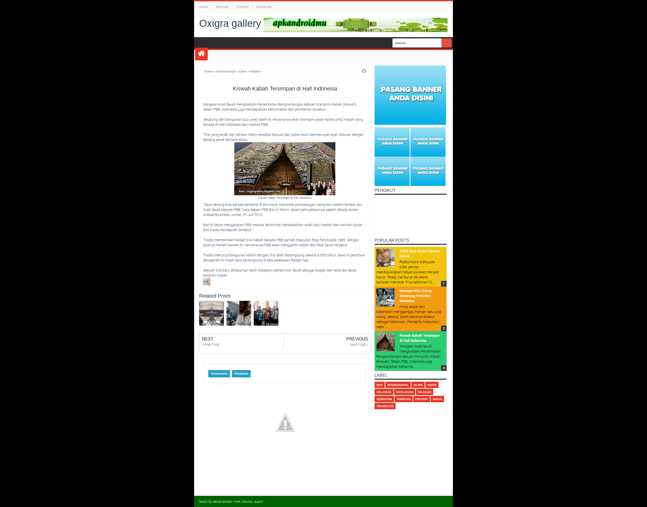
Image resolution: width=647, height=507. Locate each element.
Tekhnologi (385, 406)
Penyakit (421, 399)
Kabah (254, 71)
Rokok (437, 399)
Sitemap (222, 6)
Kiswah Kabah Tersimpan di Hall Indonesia (420, 338)
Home (208, 71)
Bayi (380, 385)
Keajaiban (384, 392)
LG (273, 54)
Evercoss (395, 54)
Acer (229, 54)
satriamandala (222, 501)
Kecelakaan (404, 392)
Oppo (285, 54)
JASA (214, 54)
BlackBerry (368, 54)
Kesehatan (384, 399)
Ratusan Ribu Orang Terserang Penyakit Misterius (416, 295)
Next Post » (359, 344)
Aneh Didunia (243, 501)
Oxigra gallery (230, 23)
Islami (242, 71)
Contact (242, 6)
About (204, 6)
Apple (245, 54)
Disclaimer (264, 6)
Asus (261, 54)
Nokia (301, 54)
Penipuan (403, 399)
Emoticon (241, 373)
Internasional (225, 71)
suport (258, 501)
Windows (341, 54)
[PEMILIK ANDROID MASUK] (356, 24)
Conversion (219, 373)
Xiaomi (320, 54)
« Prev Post (210, 344)
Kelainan (424, 392)
